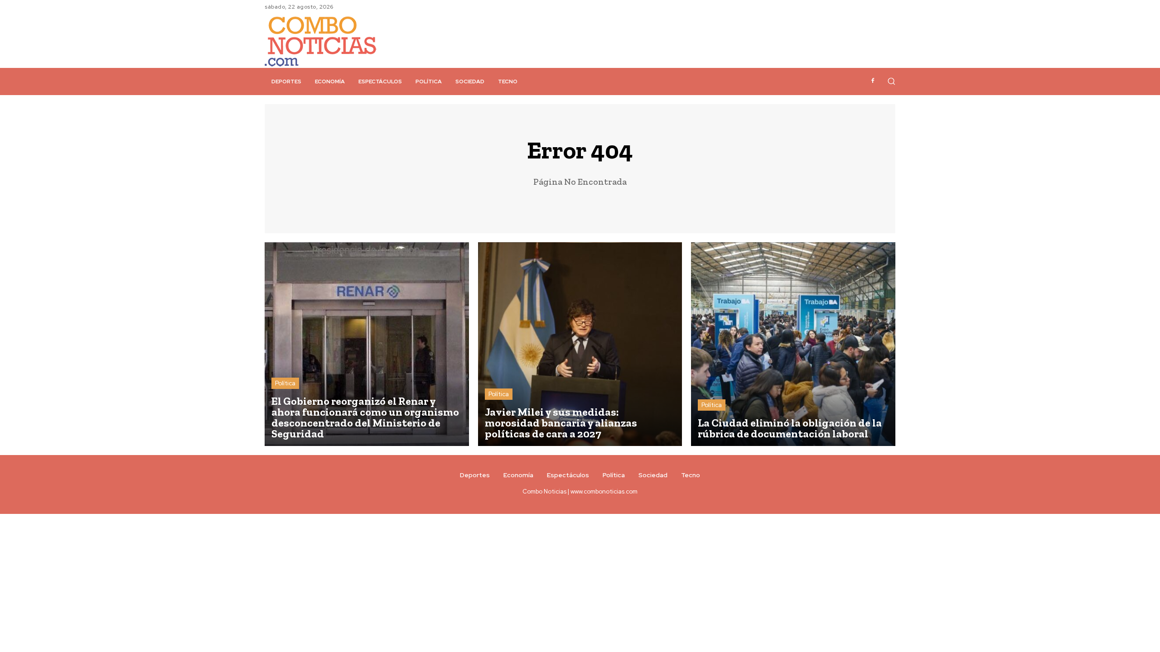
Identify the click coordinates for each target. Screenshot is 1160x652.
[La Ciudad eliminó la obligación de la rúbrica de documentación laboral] (793, 344)
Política (285, 383)
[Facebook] (872, 81)
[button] (891, 81)
